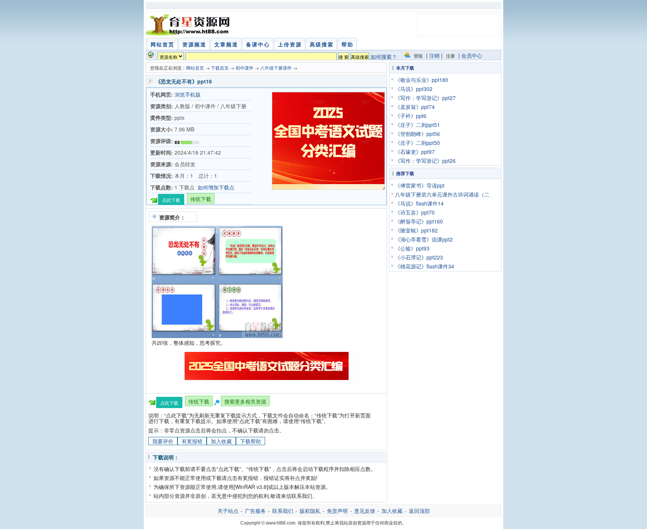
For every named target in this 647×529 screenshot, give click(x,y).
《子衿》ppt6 (410, 115)
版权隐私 (310, 510)
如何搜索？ (384, 56)
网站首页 (195, 67)
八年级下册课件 (276, 67)
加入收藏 (221, 441)
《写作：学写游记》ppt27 (425, 97)
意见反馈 (364, 510)
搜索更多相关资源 (245, 401)
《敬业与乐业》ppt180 (421, 79)
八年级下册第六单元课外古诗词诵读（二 (442, 194)
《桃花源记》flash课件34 (424, 266)
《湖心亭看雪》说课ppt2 (424, 239)
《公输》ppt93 (412, 248)
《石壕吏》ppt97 (415, 151)
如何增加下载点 (216, 187)
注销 (434, 55)
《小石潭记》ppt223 (419, 257)
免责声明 (337, 510)
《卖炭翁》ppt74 (415, 106)
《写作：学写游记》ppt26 (425, 160)
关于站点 (228, 510)
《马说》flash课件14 (419, 203)
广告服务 (255, 510)
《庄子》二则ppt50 (417, 142)
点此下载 (171, 200)
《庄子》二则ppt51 (417, 124)
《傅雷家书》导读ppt (419, 185)
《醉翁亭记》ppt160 (419, 221)
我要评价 (162, 441)
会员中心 (471, 55)
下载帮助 (250, 441)
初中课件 (244, 67)
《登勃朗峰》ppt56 (417, 133)
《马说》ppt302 (413, 88)
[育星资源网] (189, 24)
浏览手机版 (187, 94)
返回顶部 (419, 510)
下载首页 (220, 67)
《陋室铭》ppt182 (416, 230)
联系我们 (282, 510)
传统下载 (200, 199)
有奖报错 (192, 441)
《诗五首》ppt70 (415, 212)
